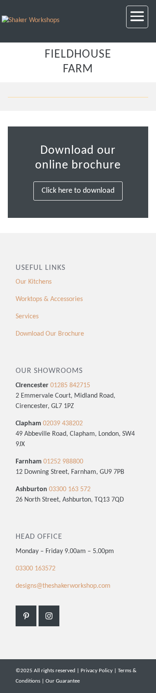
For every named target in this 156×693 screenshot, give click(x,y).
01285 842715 (69, 385)
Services (27, 316)
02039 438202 (62, 423)
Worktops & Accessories (49, 299)
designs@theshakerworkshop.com (63, 586)
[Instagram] (49, 616)
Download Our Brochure (50, 333)
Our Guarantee (63, 681)
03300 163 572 (70, 489)
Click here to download (78, 191)
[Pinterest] (26, 616)
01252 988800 (63, 461)
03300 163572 (35, 568)
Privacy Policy (97, 671)
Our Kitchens (34, 281)
